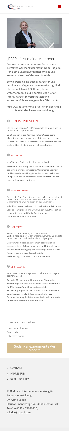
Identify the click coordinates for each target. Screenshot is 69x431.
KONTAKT (16, 368)
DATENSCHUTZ (19, 379)
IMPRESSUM (18, 373)
